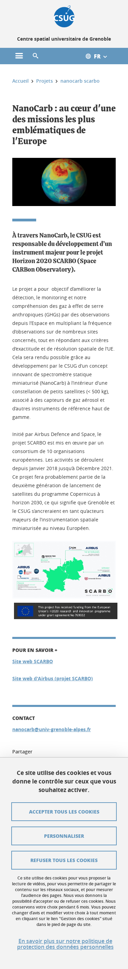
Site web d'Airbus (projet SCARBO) (52, 678)
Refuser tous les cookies (64, 860)
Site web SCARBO (32, 661)
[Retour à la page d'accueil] (64, 16)
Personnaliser (64, 835)
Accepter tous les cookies (64, 811)
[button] (35, 56)
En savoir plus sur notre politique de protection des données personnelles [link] (65, 944)
